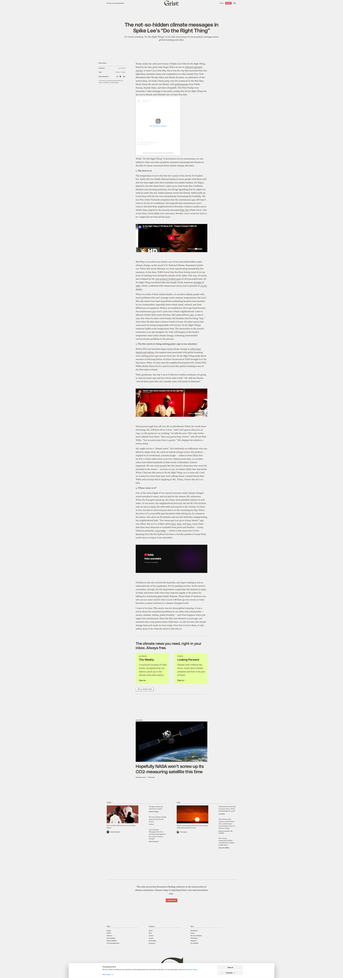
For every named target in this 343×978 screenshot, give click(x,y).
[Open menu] (234, 3)
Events (193, 933)
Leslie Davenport (115, 832)
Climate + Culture (120, 72)
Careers (151, 938)
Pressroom (152, 943)
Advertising (194, 938)
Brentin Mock (102, 63)
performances (181, 84)
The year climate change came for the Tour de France (157, 819)
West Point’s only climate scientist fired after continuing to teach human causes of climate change (227, 823)
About (150, 930)
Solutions (109, 935)
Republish (194, 940)
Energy (109, 930)
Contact (151, 935)
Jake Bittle (222, 814)
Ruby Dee (184, 210)
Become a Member (196, 935)
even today (160, 530)
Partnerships (152, 940)
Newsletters (194, 930)
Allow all (230, 967)
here (173, 524)
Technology (151, 777)
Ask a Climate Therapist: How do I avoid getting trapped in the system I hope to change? (157, 834)
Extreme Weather (112, 940)
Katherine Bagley (154, 811)
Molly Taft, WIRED (224, 847)
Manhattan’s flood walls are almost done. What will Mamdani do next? (227, 809)
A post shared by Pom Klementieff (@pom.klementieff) (158, 152)
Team (150, 933)
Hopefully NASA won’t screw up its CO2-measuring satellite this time (170, 768)
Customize (229, 972)
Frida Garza (183, 832)
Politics (109, 933)
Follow (222, 3)
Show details (107, 974)
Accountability (111, 938)
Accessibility (194, 943)
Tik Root (151, 824)
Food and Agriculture (113, 943)
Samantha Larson (141, 777)
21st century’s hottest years (168, 279)
